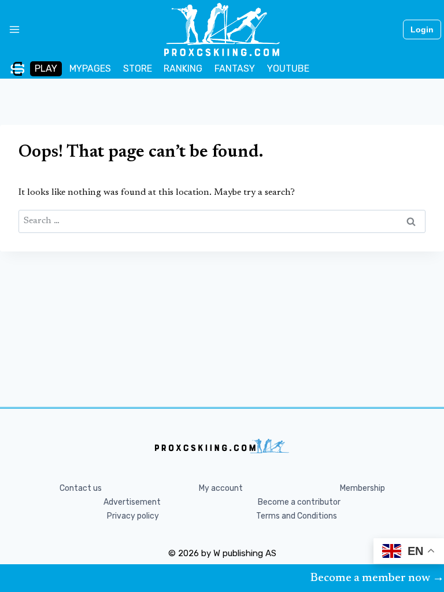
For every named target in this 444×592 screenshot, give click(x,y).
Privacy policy (133, 516)
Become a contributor (299, 502)
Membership (362, 488)
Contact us (81, 488)
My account (221, 488)
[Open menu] (10, 29)
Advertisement (132, 502)
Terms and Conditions (296, 516)
